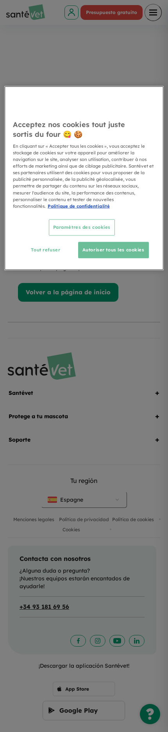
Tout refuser (45, 249)
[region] (84, 178)
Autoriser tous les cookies (113, 249)
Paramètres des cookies (82, 227)
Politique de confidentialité (79, 206)
